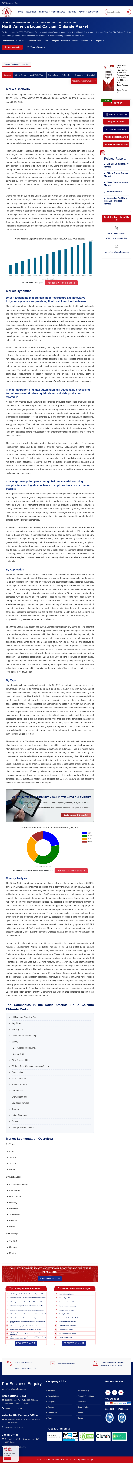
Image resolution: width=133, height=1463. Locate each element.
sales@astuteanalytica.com (117, 252)
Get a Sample (14, 47)
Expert (80, 1413)
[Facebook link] (108, 1392)
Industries (31, 12)
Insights (72, 12)
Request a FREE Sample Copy (83, 81)
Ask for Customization (116, 137)
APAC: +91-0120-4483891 (26, 1369)
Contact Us (93, 12)
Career (80, 1418)
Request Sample (116, 122)
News (50, 1418)
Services (43, 12)
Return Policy (83, 1407)
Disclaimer (81, 1402)
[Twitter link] (114, 1392)
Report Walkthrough (116, 129)
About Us (51, 1391)
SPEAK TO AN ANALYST (50, 1279)
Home (20, 12)
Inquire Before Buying (116, 144)
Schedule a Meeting (118, 114)
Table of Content (37, 47)
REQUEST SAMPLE (26, 1343)
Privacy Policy (83, 1391)
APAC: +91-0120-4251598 (116, 238)
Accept (7, 1459)
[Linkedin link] (121, 1392)
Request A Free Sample (61, 283)
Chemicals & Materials (21, 22)
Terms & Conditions (85, 1396)
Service (51, 1407)
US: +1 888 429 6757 (116, 233)
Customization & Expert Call (76, 815)
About (82, 12)
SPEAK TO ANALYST (74, 1343)
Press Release (58, 12)
